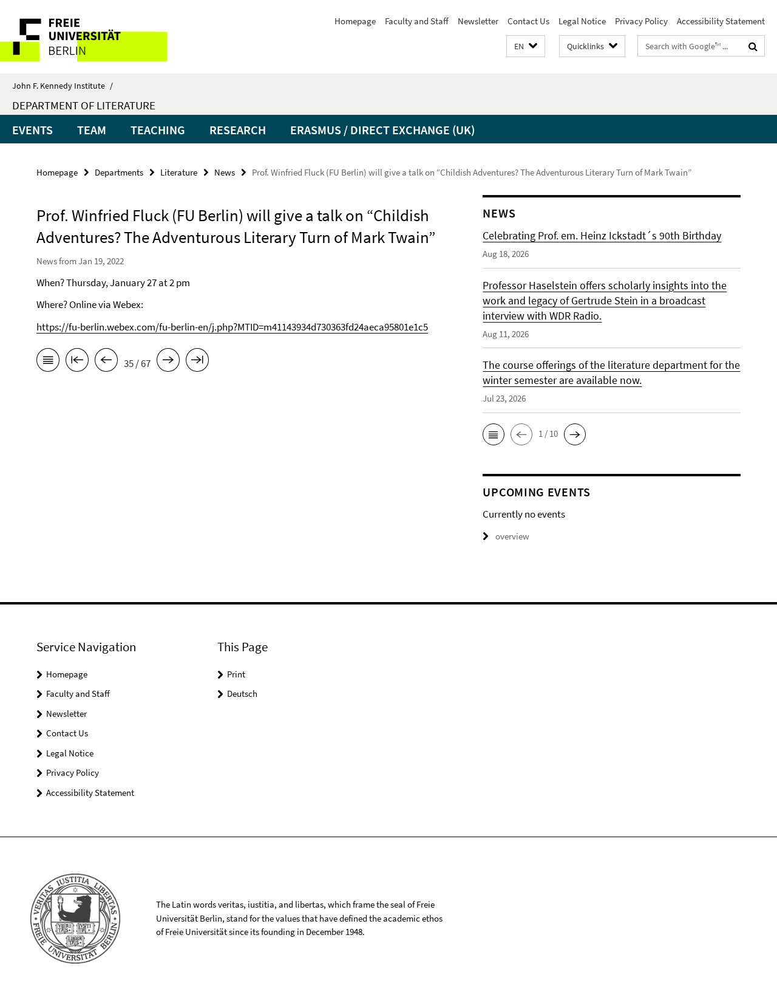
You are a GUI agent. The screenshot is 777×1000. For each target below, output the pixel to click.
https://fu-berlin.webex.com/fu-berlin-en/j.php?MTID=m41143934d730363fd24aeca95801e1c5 (232, 327)
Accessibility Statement (721, 21)
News (224, 172)
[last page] (197, 362)
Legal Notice (582, 21)
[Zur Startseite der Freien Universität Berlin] (101, 36)
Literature (178, 172)
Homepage (355, 21)
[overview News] (47, 362)
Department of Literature (83, 105)
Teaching (158, 129)
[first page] (77, 362)
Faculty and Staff (417, 21)
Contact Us (528, 21)
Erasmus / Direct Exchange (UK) (382, 129)
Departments (119, 172)
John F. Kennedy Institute (62, 85)
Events (32, 129)
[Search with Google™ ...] (753, 46)
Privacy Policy (641, 21)
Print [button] (236, 674)
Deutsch (242, 693)
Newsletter (478, 21)
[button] (525, 46)
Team (91, 129)
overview (512, 536)
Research (237, 129)
